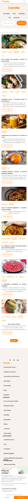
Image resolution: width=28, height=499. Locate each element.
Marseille (6, 415)
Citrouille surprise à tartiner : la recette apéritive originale (14, 172)
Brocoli (12, 242)
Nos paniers (7, 385)
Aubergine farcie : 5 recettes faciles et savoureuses (14, 100)
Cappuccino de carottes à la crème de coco (14, 136)
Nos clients (7, 381)
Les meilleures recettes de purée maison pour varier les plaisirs (14, 247)
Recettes (6, 395)
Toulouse (6, 429)
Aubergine (4, 92)
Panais (4, 320)
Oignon (10, 52)
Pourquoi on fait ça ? (10, 372)
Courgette (4, 204)
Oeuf (3, 276)
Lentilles (14, 316)
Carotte (16, 52)
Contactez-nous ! (9, 440)
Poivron (4, 95)
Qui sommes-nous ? (10, 367)
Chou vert (8, 316)
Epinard (17, 92)
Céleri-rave (5, 242)
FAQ (5, 444)
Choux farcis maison (14, 324)
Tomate (22, 52)
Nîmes (6, 424)
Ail (2, 55)
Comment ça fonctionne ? (12, 376)
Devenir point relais (9, 464)
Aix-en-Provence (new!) (11, 401)
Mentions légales (9, 453)
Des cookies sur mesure (7, 491)
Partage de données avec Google (9, 490)
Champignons (10, 276)
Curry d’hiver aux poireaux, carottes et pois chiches (14, 60)
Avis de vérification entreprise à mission (13, 458)
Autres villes (7, 433)
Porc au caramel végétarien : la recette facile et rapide (14, 208)
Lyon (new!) (7, 410)
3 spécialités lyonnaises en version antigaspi (14, 285)
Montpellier (7, 419)
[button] (24, 1)
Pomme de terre (6, 238)
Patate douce (22, 238)
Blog (5, 390)
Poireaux (4, 52)
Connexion (7, 449)
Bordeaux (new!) (9, 406)
